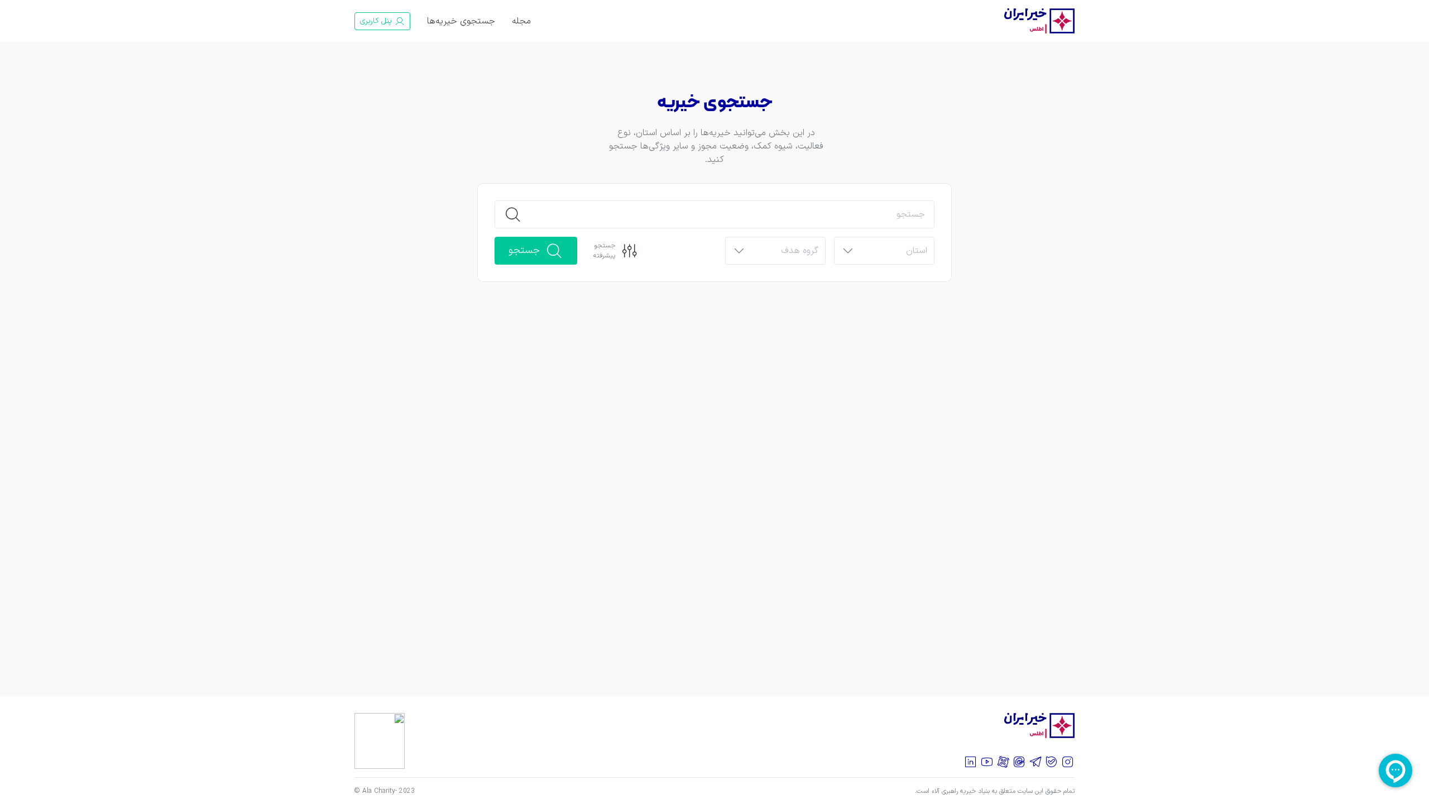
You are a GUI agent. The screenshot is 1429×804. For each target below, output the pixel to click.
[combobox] (893, 251)
